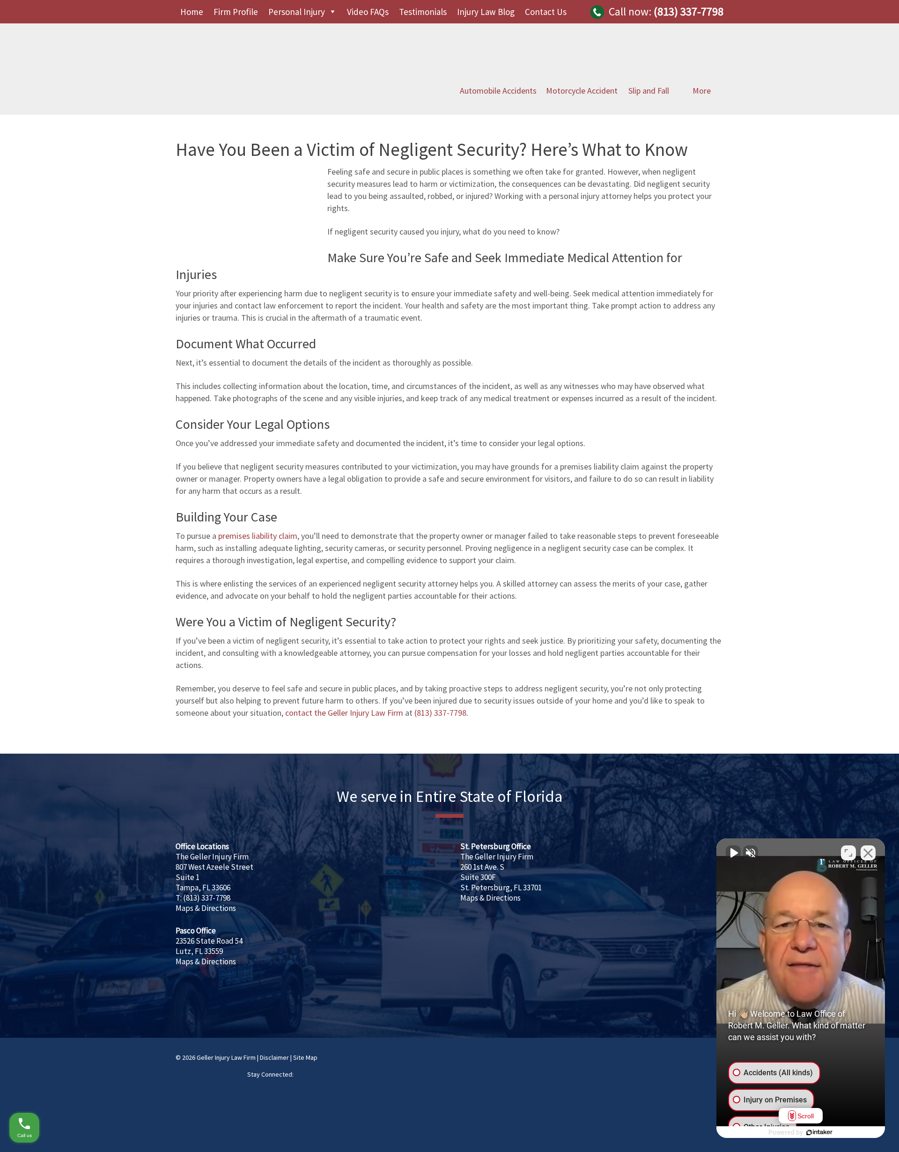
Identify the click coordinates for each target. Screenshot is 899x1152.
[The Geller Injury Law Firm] (288, 92)
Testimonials (423, 11)
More (702, 90)
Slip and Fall (648, 90)
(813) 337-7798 (688, 11)
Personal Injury (296, 11)
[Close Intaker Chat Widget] (868, 852)
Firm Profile (236, 11)
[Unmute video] (733, 852)
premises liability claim (257, 535)
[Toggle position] (848, 852)
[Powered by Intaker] (819, 1132)
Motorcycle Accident (582, 90)
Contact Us (546, 11)
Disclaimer (274, 1057)
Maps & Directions (206, 908)
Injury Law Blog (486, 11)
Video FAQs (368, 11)
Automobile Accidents (498, 90)
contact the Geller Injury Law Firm (344, 712)
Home (191, 11)
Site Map (305, 1057)
